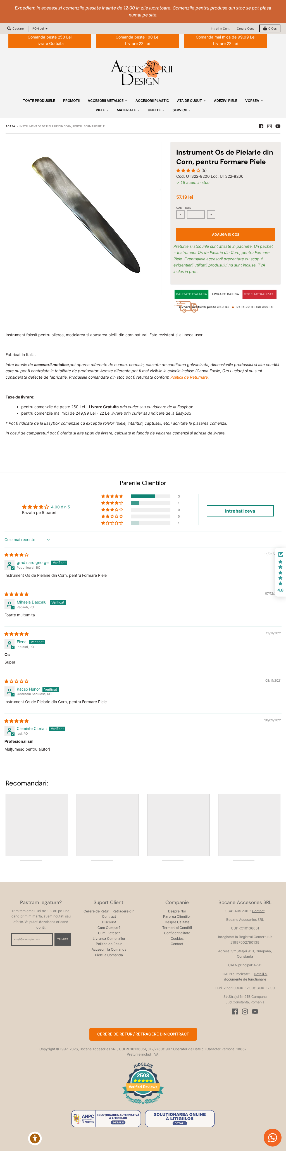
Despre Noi (177, 911)
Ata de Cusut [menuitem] (189, 100)
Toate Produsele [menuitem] (39, 100)
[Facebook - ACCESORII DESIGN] (261, 126)
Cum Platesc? (109, 933)
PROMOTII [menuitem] (71, 100)
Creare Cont (245, 28)
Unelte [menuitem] (154, 110)
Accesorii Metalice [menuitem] (105, 100)
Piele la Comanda (109, 955)
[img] (16, 554)
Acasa (10, 126)
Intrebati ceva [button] (240, 511)
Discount (109, 922)
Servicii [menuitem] (180, 110)
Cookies (177, 938)
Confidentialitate (177, 933)
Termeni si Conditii (177, 928)
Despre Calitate (177, 922)
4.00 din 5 (60, 506)
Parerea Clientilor (177, 916)
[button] (188, 170)
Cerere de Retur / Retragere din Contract (143, 1034)
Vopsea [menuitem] (252, 100)
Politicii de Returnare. (189, 377)
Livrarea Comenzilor (109, 938)
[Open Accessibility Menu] (35, 1138)
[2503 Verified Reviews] (143, 1105)
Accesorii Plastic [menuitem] (152, 100)
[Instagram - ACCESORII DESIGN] (269, 126)
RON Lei (38, 28)
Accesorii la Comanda (109, 949)
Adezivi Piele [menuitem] (225, 100)
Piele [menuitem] (100, 110)
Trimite (62, 939)
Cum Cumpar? (108, 928)
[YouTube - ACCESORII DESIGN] (277, 126)
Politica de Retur (109, 944)
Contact (177, 944)
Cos (272, 28)
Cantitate (183, 207)
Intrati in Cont (220, 28)
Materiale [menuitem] (126, 110)
